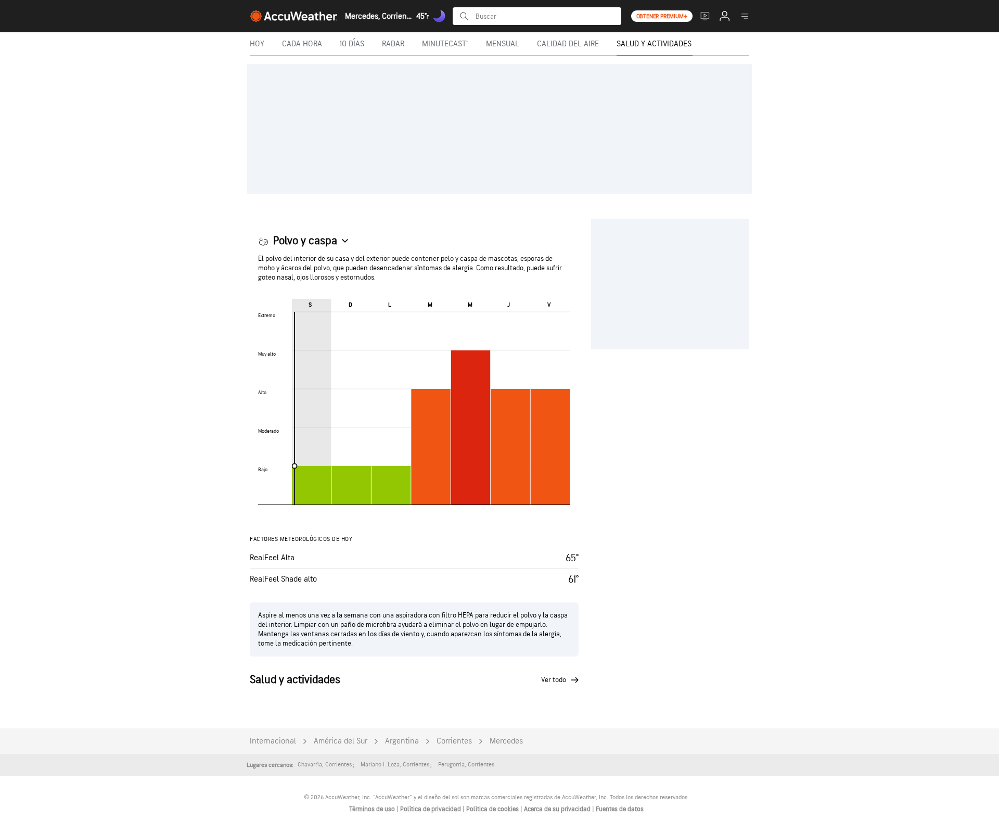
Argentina (402, 741)
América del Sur (340, 741)
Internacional (273, 741)
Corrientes (454, 741)
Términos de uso (372, 809)
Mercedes (506, 741)
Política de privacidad (431, 809)
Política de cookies (493, 809)
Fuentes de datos (620, 809)
